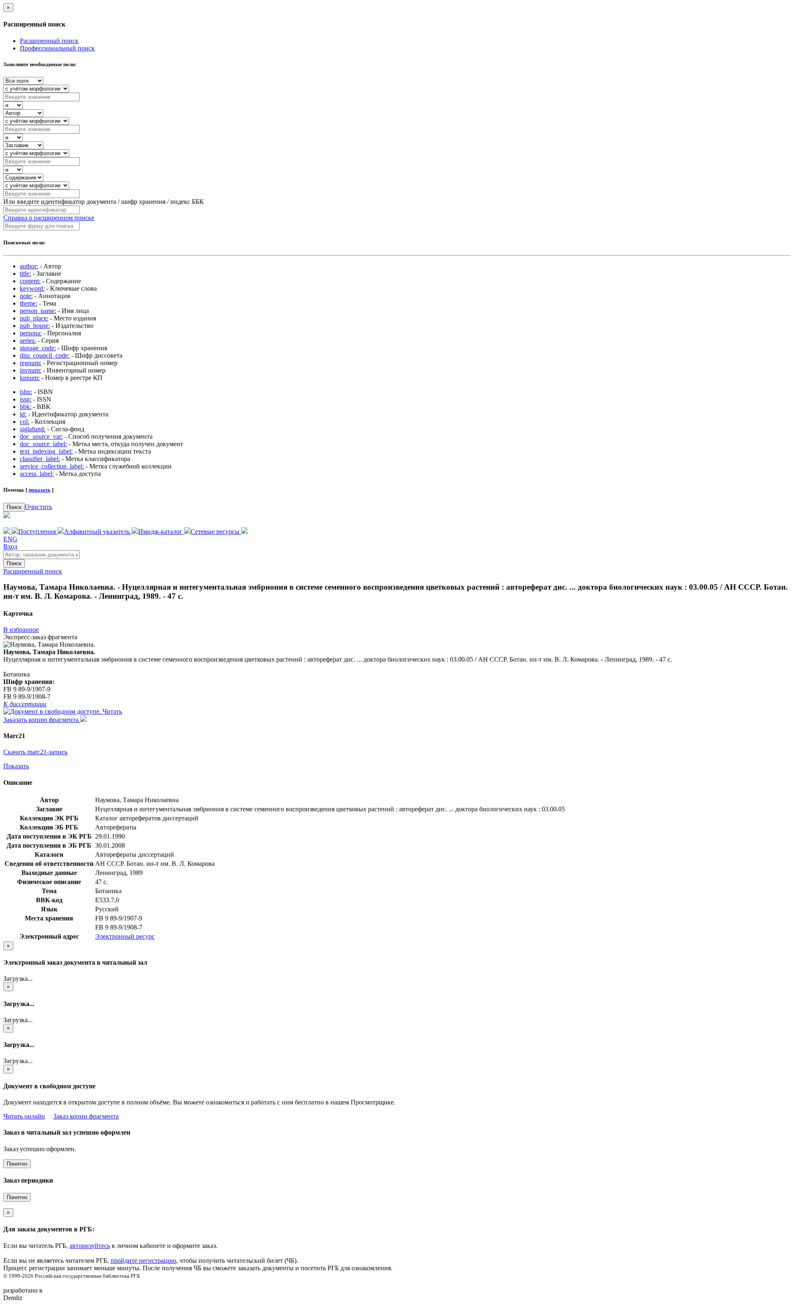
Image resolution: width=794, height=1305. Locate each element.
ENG (10, 539)
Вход (10, 546)
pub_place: (34, 318)
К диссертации (24, 703)
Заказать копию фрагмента (41, 719)
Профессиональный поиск (57, 48)
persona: (31, 333)
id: (23, 414)
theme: (28, 303)
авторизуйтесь (89, 1245)
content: (30, 280)
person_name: (38, 310)
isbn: (26, 391)
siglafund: (32, 429)
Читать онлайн (24, 1116)
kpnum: (30, 377)
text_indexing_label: (46, 451)
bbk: (25, 406)
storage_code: (38, 347)
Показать (16, 766)
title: (25, 273)
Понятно (17, 1164)
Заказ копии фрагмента (86, 1116)
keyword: (32, 288)
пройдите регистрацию (143, 1260)
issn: (25, 399)
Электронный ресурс (125, 936)
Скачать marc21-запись (35, 751)
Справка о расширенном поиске (48, 217)
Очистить (38, 506)
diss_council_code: (44, 355)
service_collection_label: (52, 466)
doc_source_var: (41, 436)
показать (39, 490)
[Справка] (244, 531)
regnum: (30, 362)
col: (24, 421)
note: (26, 295)
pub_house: (35, 325)
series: (28, 340)
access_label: (37, 473)
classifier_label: (40, 458)
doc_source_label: (43, 443)
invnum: (30, 370)
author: (29, 266)
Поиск (14, 507)
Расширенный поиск (49, 40)
